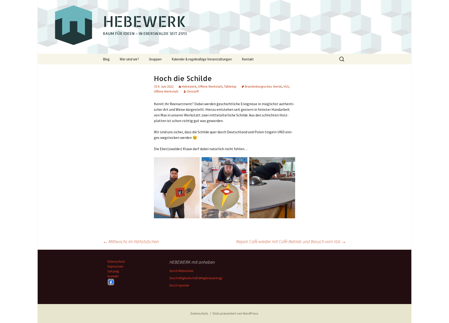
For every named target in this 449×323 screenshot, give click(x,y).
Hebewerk (189, 86)
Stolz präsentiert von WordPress (235, 313)
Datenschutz (116, 261)
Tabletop (230, 86)
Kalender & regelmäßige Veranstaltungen (202, 59)
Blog (106, 59)
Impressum (115, 266)
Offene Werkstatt (210, 86)
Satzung (113, 271)
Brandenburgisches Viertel (263, 86)
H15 (286, 86)
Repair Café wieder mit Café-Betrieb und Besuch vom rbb (291, 241)
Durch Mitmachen (181, 271)
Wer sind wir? (129, 59)
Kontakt (248, 59)
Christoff (193, 91)
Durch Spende (179, 285)
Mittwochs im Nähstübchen (131, 241)
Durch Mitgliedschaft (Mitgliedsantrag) (196, 278)
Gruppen (155, 59)
